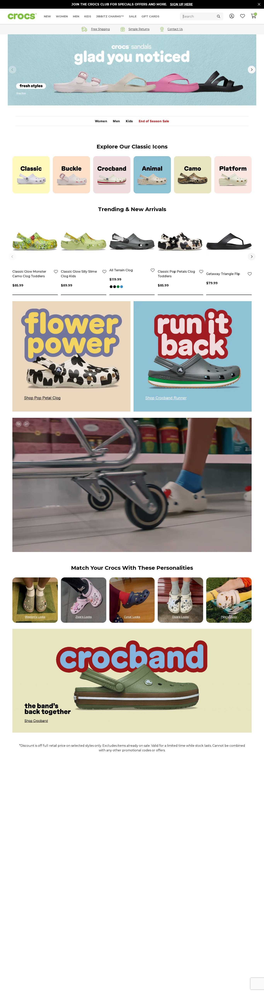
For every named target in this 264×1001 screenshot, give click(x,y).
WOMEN (62, 16)
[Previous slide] (12, 69)
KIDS (87, 16)
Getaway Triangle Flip (223, 274)
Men (116, 121)
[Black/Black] (114, 287)
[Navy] (121, 287)
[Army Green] (118, 287)
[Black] (111, 287)
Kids (129, 121)
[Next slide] (251, 69)
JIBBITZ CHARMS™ (110, 16)
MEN (76, 16)
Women (101, 121)
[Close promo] (259, 4)
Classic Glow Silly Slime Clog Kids (79, 274)
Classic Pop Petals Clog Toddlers (176, 274)
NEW (47, 16)
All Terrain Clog (121, 270)
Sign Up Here (181, 4)
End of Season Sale (154, 121)
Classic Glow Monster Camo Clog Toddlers (29, 274)
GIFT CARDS (150, 16)
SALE (132, 16)
